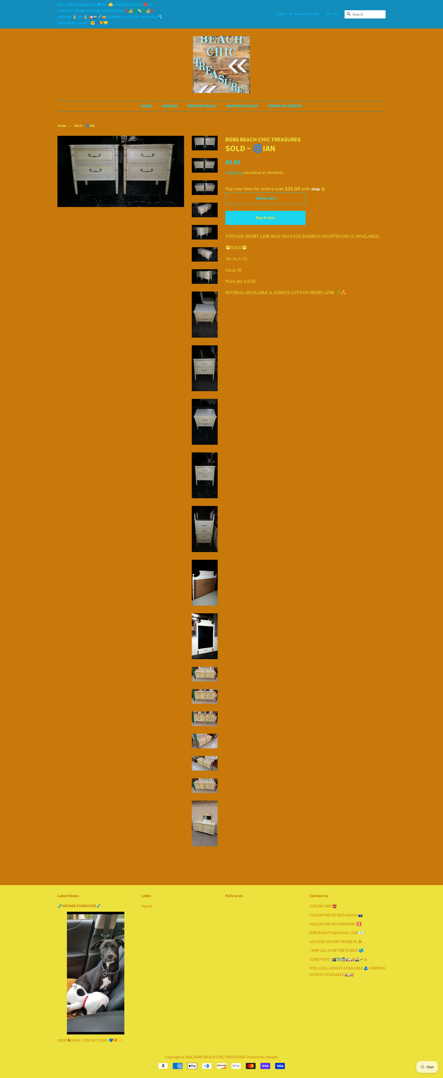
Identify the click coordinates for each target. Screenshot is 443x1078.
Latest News (68, 896)
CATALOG (170, 106)
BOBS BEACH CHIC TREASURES (219, 1056)
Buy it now (265, 218)
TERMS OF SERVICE (285, 106)
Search (147, 906)
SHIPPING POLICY (242, 106)
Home (61, 125)
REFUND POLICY (201, 106)
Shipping (233, 172)
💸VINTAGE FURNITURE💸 (79, 906)
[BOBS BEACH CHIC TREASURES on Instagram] (237, 907)
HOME (146, 106)
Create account (306, 14)
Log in (281, 14)
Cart (335, 14)
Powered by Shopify (262, 1056)
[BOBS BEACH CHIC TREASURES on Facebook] (228, 907)
